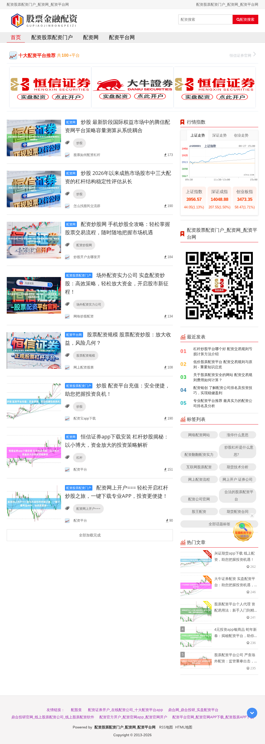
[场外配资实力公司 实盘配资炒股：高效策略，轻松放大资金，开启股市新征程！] (34, 295)
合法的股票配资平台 (238, 495)
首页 (16, 37)
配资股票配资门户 (52, 37)
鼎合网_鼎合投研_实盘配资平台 (193, 709)
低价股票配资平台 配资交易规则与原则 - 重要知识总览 (222, 364)
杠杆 (79, 457)
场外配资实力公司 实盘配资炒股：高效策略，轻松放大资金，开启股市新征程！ (116, 283)
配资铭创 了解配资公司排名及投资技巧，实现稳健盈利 (222, 390)
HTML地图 (183, 727)
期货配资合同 (237, 511)
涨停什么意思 (237, 434)
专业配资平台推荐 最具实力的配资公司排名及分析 (222, 403)
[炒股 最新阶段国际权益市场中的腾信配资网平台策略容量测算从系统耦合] (34, 137)
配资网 (91, 37)
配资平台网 (122, 37)
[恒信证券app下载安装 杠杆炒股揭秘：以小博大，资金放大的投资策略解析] (34, 452)
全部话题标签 (219, 523)
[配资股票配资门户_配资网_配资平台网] (43, 19)
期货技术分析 (237, 466)
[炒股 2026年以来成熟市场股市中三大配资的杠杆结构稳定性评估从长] (34, 188)
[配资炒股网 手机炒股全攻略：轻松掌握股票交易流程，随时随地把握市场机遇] (34, 239)
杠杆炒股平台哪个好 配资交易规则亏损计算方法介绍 (222, 351)
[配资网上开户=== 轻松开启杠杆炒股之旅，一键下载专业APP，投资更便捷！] (34, 503)
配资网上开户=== (88, 508)
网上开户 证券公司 (238, 479)
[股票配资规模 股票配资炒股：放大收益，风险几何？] (34, 350)
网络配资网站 (199, 434)
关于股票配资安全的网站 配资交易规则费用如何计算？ (222, 377)
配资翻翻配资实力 (199, 454)
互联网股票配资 (199, 466)
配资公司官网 (199, 499)
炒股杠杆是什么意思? (238, 451)
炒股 (79, 143)
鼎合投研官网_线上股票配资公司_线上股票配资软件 (52, 716)
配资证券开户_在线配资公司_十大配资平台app (125, 709)
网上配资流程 (199, 479)
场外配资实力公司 (88, 304)
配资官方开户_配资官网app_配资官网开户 (133, 716)
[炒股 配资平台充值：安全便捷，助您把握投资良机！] (34, 401)
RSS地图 (166, 727)
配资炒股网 (84, 245)
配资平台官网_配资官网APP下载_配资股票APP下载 (213, 716)
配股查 (76, 709)
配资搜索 (247, 19)
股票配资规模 (85, 355)
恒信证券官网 (240, 55)
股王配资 (199, 511)
